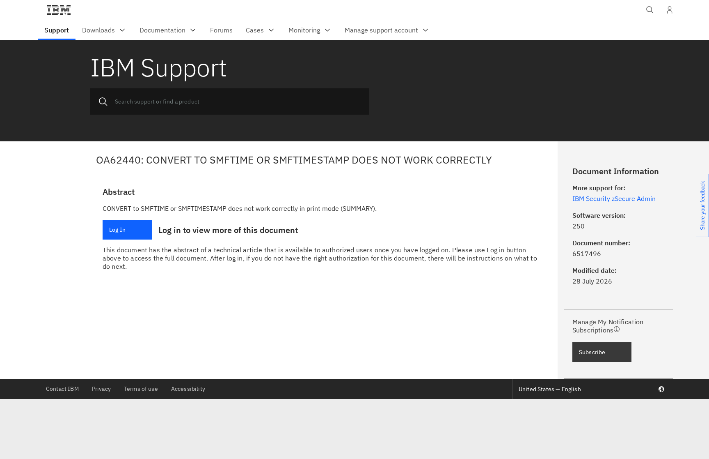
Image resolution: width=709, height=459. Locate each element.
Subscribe (592, 352)
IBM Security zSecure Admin (614, 198)
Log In (117, 229)
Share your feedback (703, 205)
